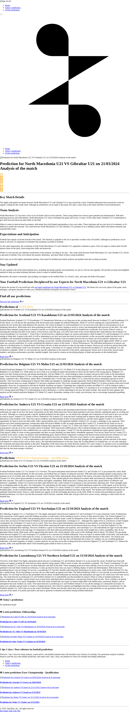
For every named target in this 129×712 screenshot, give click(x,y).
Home (7, 5)
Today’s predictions (13, 8)
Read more (4, 357)
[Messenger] (64, 184)
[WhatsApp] (64, 181)
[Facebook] (64, 175)
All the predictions (12, 10)
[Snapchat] (64, 187)
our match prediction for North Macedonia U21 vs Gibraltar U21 (60, 287)
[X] (64, 178)
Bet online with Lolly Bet (10, 711)
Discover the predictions (10, 302)
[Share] (64, 190)
